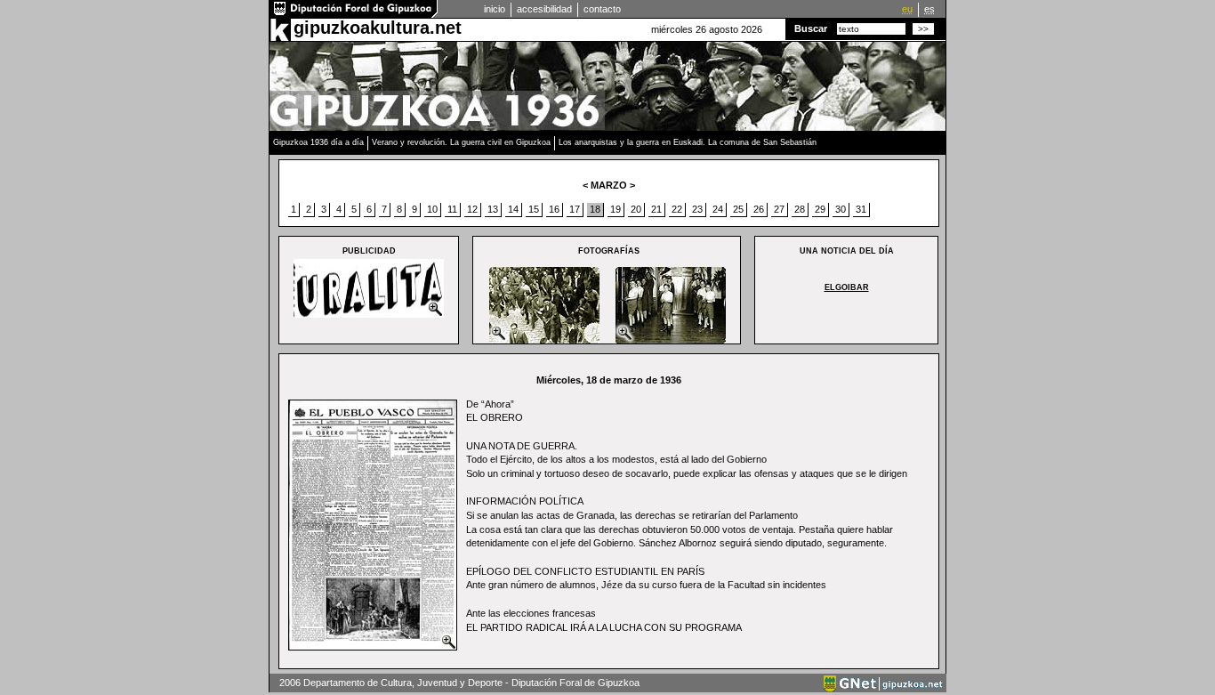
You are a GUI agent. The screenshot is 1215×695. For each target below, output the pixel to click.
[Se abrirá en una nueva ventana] (354, 14)
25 (738, 209)
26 (758, 209)
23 (697, 209)
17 (574, 209)
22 (677, 209)
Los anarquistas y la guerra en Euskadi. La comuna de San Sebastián (688, 142)
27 (779, 209)
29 (820, 209)
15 (533, 209)
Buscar (810, 28)
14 (513, 209)
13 (492, 209)
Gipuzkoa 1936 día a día (318, 142)
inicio (494, 9)
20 (636, 209)
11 (452, 209)
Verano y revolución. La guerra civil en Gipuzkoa (461, 142)
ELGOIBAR (847, 287)
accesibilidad (544, 9)
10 (432, 209)
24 (717, 209)
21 (656, 209)
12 (472, 209)
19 (615, 209)
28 (799, 209)
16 (554, 209)
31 (861, 209)
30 (840, 209)
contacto (602, 9)
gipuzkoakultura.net (378, 27)
